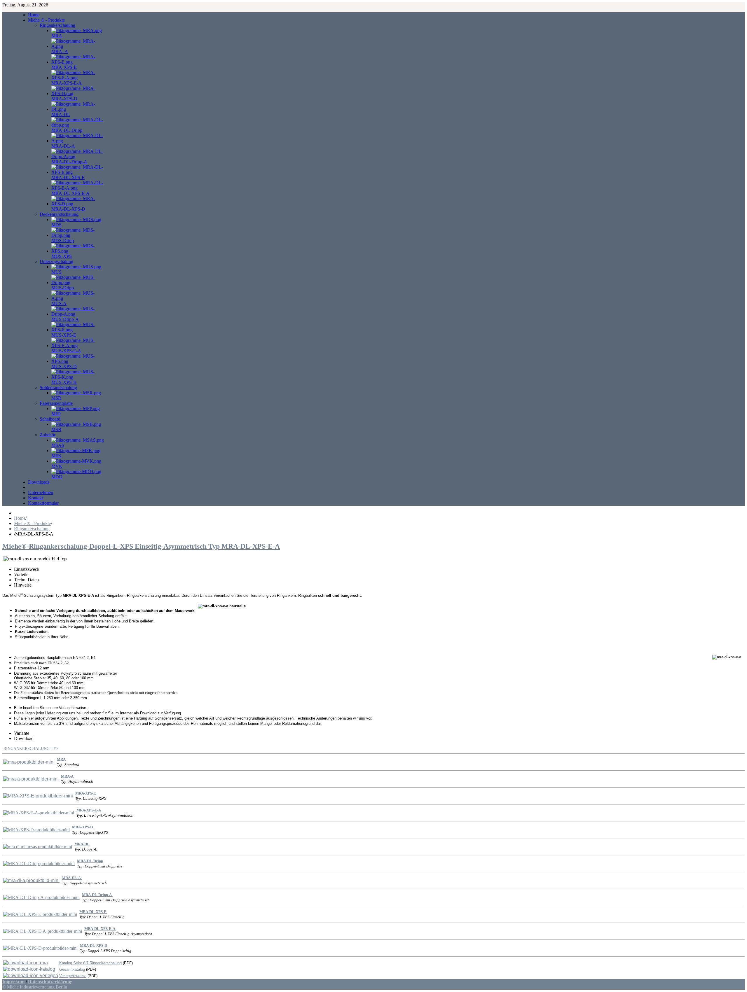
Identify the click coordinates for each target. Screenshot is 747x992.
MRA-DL (82, 844)
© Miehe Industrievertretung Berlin (34, 986)
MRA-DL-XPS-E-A (100, 928)
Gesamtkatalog (72, 969)
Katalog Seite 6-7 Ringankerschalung (90, 963)
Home (19, 518)
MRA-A (67, 776)
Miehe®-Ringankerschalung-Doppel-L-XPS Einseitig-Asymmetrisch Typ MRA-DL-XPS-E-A (141, 546)
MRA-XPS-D (83, 827)
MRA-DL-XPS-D (94, 945)
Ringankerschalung (32, 528)
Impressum (13, 981)
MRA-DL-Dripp (90, 861)
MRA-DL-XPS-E (93, 911)
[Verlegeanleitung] (25, 962)
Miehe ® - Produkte (32, 523)
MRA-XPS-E (86, 793)
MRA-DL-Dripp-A (97, 895)
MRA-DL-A (72, 878)
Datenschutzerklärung (50, 981)
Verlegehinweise (72, 976)
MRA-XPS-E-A (89, 810)
